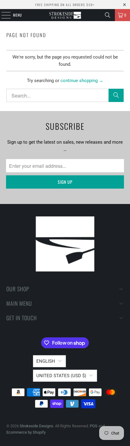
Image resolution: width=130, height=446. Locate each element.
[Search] (107, 15)
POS (93, 426)
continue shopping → (81, 80)
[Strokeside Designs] (65, 15)
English (45, 361)
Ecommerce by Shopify (26, 432)
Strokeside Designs (36, 426)
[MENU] (2, 15)
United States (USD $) (61, 375)
